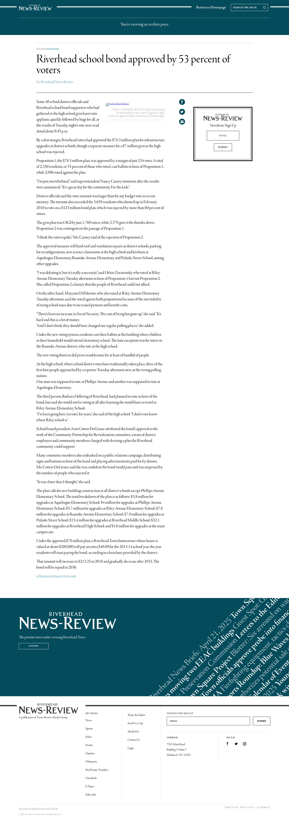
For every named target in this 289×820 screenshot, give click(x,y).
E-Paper (90, 786)
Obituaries (91, 762)
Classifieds (91, 778)
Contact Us (134, 740)
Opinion (90, 753)
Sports (89, 729)
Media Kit (133, 732)
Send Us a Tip (135, 723)
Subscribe (34, 646)
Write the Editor (136, 715)
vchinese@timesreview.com (56, 576)
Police (89, 737)
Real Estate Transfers (97, 770)
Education (52, 49)
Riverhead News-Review (57, 82)
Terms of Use (231, 807)
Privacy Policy (247, 807)
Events (89, 745)
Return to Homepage (211, 7)
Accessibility (263, 807)
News (89, 720)
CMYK (53, 809)
